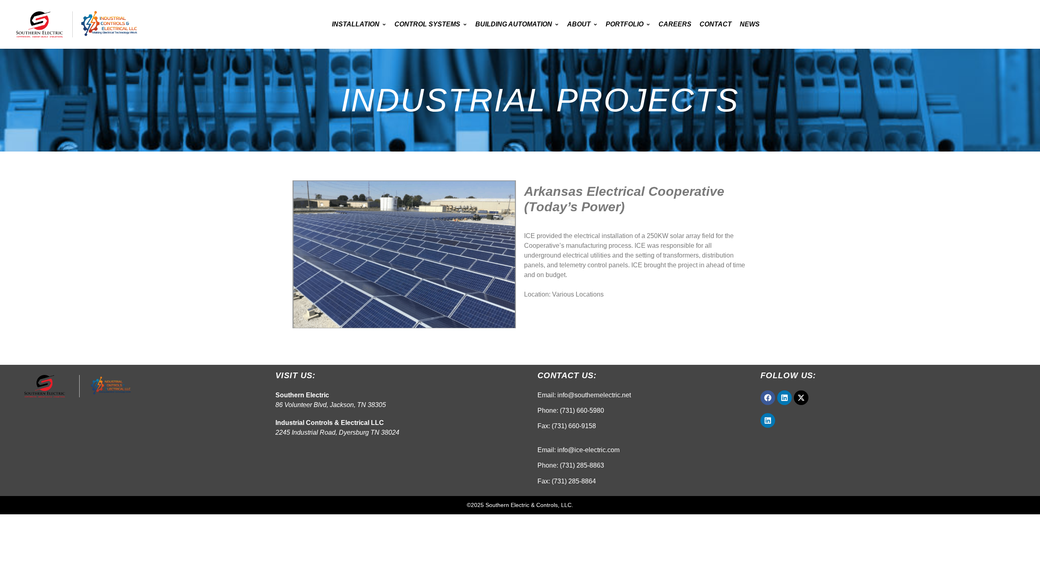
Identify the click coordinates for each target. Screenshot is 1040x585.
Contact (716, 24)
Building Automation (513, 24)
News (750, 24)
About (579, 24)
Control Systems (427, 24)
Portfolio (625, 24)
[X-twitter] (801, 397)
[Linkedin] (784, 397)
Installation (355, 24)
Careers (675, 24)
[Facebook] (767, 397)
